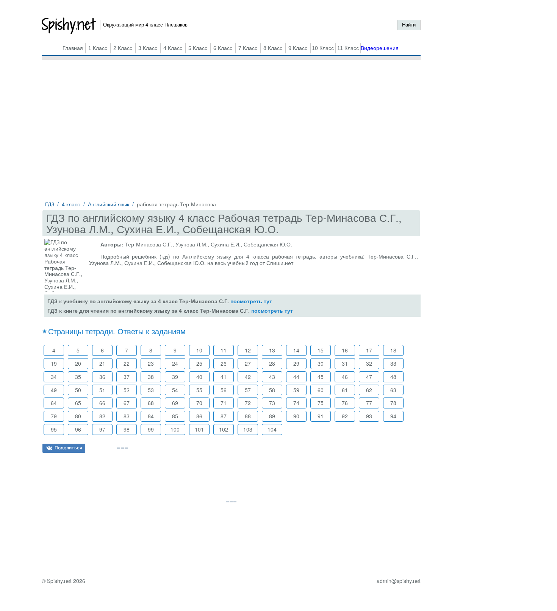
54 (175, 390)
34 (54, 376)
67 (127, 403)
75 (321, 403)
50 (78, 390)
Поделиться (68, 447)
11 (224, 350)
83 (127, 416)
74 (296, 403)
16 (345, 350)
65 (78, 403)
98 (127, 429)
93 (369, 416)
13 (272, 350)
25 (199, 363)
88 (248, 416)
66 (102, 403)
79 (54, 416)
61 (345, 390)
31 (345, 363)
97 (102, 429)
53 (151, 390)
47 (369, 376)
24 (175, 363)
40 (199, 376)
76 (345, 403)
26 (224, 363)
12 (248, 350)
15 (321, 350)
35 (78, 376)
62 (369, 390)
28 (272, 363)
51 (102, 390)
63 (393, 390)
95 (54, 429)
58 (272, 390)
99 (151, 429)
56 (224, 390)
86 (199, 416)
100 (175, 429)
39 (175, 376)
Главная (73, 48)
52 (127, 390)
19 (54, 363)
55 (199, 390)
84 (151, 416)
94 (393, 416)
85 (175, 416)
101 (199, 429)
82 (102, 416)
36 (102, 376)
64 (54, 403)
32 (369, 363)
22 (127, 363)
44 (296, 376)
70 (199, 403)
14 (296, 350)
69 (175, 403)
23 (151, 363)
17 (369, 350)
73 (272, 403)
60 (321, 390)
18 (393, 350)
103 (247, 429)
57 (248, 390)
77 (369, 403)
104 (272, 429)
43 (272, 376)
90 (296, 416)
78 (393, 403)
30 (321, 363)
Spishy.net (69, 26)
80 (78, 416)
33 (393, 363)
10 (199, 350)
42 (248, 376)
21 (102, 363)
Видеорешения (380, 48)
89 (272, 416)
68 (151, 403)
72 (248, 403)
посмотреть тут (251, 301)
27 (248, 363)
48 (393, 376)
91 (321, 416)
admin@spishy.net (399, 581)
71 (224, 403)
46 (345, 376)
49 (54, 390)
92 (345, 416)
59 (296, 390)
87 (224, 416)
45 (321, 376)
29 (296, 363)
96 (78, 429)
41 (224, 376)
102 (223, 429)
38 (151, 376)
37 (127, 376)
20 (78, 363)
